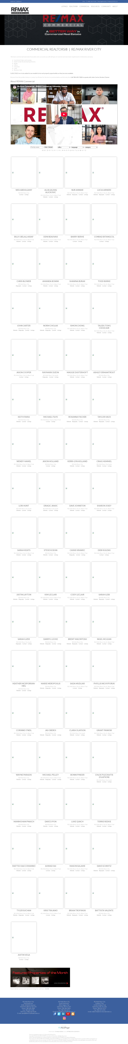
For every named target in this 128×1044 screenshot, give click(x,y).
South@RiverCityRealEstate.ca (66, 1011)
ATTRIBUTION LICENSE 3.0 (73, 1031)
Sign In (12, 1)
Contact (21, 194)
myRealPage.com (64, 1028)
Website (45, 197)
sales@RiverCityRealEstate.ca (30, 1013)
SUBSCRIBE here (15, 73)
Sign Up (19, 1)
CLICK (47, 989)
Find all (50, 147)
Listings (27, 194)
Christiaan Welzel (59, 1031)
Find (46, 147)
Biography (74, 194)
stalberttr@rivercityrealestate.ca (101, 1011)
